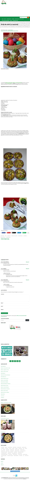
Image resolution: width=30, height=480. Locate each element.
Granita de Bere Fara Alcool (5, 418)
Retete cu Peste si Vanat (4, 371)
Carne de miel (3, 30)
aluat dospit (2, 447)
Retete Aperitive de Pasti (9, 30)
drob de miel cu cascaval (14, 235)
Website (2, 309)
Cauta (27, 320)
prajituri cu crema (17, 449)
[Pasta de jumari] (8, 438)
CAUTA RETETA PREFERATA (5, 318)
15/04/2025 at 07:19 (9, 285)
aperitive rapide (19, 447)
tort (23, 455)
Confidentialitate (15, 20)
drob (5, 235)
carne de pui (6, 448)
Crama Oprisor (20, 448)
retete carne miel (20, 235)
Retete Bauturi (3, 373)
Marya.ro (2, 464)
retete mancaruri (20, 453)
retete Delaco (25, 235)
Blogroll (2, 461)
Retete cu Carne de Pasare (5, 387)
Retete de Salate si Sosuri (4, 378)
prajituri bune (7, 449)
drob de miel (8, 235)
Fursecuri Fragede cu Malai (5, 239)
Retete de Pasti (15, 30)
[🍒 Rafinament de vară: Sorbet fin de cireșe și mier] (2, 468)
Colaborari (2, 397)
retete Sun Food (20, 454)
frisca (23, 448)
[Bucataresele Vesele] (4, 2)
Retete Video (3, 394)
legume (26, 448)
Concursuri (2, 395)
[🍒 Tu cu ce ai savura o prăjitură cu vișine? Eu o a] (16, 468)
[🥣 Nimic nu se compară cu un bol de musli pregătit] (24, 468)
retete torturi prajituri (3, 455)
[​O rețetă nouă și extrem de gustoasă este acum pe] (22, 468)
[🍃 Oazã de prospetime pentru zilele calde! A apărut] (5, 468)
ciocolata (13, 448)
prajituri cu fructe (22, 449)
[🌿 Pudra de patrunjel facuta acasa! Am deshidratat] (13, 468)
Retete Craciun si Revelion (5, 20)
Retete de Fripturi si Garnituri (5, 388)
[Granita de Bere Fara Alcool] (8, 424)
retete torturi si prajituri (10, 455)
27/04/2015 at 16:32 (6, 263)
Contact (11, 20)
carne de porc (2, 448)
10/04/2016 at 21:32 (9, 274)
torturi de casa (26, 455)
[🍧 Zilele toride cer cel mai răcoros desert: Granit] (27, 468)
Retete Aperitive (3, 366)
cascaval (10, 448)
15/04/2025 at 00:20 (6, 281)
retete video (20, 455)
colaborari (16, 448)
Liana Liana (8, 273)
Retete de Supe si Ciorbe (4, 385)
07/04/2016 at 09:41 (6, 269)
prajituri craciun (12, 449)
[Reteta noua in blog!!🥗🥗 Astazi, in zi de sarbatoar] (8, 468)
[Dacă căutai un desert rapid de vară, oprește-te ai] (19, 468)
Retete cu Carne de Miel (4, 380)
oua (1, 449)
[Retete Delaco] (15, 351)
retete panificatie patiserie (4, 454)
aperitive (6, 447)
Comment (2, 294)
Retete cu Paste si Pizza (4, 390)
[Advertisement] (15, 10)
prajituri (4, 449)
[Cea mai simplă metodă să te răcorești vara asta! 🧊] (11, 468)
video (2, 456)
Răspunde (27, 268)
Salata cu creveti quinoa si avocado (6, 402)
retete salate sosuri (15, 454)
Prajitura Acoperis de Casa (5, 238)
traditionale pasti (8, 237)
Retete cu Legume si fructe (5, 369)
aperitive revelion (24, 447)
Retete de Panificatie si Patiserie (5, 383)
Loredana (7, 284)
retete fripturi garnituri (4, 453)
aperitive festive (10, 447)
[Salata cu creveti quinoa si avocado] (8, 409)
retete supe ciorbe (25, 454)
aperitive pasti (2, 235)
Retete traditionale (3, 237)
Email (2, 306)
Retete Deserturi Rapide (4, 381)
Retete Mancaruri (3, 376)
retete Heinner (9, 453)
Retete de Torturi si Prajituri (5, 392)
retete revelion (10, 454)
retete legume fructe (14, 453)
